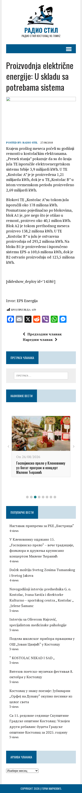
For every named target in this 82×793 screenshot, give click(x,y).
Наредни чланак (38, 339)
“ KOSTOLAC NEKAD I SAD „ (32, 657)
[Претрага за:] (41, 375)
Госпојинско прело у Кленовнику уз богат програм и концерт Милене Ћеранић (40, 467)
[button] (27, 497)
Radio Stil (30, 142)
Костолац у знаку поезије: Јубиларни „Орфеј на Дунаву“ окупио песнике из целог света (40, 696)
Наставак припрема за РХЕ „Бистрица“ (41, 525)
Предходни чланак (44, 334)
